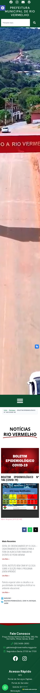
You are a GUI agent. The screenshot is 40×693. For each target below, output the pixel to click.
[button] (2, 8)
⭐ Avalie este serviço (29, 689)
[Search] (35, 22)
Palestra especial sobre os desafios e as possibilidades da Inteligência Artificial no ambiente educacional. (18, 585)
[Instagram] (24, 658)
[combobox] (15, 22)
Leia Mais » (5, 559)
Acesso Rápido (20, 671)
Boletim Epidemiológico (13, 601)
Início (5, 410)
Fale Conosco (20, 634)
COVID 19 (25, 601)
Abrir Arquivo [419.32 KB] (11, 519)
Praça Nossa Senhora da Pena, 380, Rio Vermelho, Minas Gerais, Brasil (20, 637)
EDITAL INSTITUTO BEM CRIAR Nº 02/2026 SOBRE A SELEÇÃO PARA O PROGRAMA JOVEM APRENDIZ (18, 568)
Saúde (6, 603)
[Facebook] (15, 658)
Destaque (12, 410)
